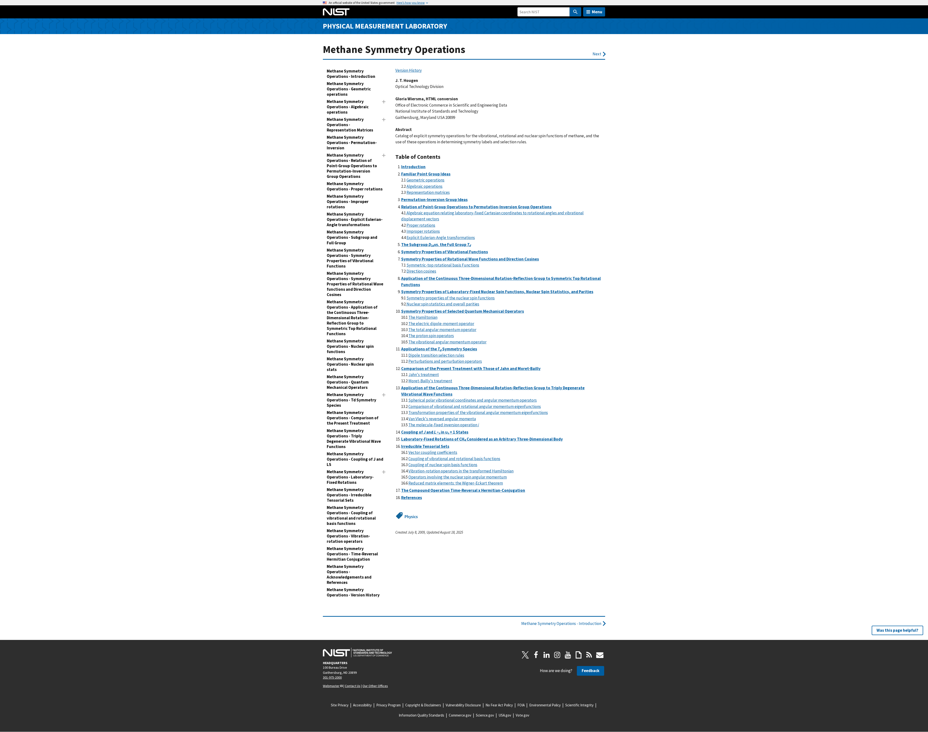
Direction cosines (421, 271)
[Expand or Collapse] (384, 102)
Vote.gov (522, 715)
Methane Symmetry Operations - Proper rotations (355, 186)
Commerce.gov (460, 715)
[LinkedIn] (546, 655)
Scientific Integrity (579, 705)
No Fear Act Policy (499, 705)
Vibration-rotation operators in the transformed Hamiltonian (461, 471)
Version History (408, 70)
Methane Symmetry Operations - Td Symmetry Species (351, 400)
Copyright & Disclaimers (423, 705)
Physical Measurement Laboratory (385, 26)
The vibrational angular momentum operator (447, 342)
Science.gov (485, 715)
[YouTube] (568, 655)
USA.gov (505, 715)
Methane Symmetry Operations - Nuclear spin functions (350, 346)
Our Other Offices (375, 686)
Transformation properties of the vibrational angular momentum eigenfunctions (478, 412)
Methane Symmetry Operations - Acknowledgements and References (349, 574)
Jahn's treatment (423, 374)
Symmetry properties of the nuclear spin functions (450, 298)
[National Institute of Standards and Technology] (357, 652)
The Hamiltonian (422, 317)
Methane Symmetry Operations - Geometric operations (349, 89)
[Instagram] (557, 655)
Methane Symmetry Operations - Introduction (351, 73)
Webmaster (331, 686)
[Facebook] (536, 655)
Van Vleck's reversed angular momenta (442, 418)
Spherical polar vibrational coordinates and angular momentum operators (472, 400)
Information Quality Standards (421, 715)
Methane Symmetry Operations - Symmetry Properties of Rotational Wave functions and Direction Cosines (355, 284)
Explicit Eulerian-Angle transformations (440, 237)
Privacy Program (388, 705)
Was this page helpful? (897, 630)
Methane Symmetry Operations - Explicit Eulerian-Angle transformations (355, 219)
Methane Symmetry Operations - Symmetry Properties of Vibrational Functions (350, 258)
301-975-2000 (332, 677)
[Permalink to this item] (443, 157)
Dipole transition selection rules (436, 355)
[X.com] (525, 655)
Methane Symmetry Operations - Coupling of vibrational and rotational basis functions (351, 515)
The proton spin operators (431, 335)
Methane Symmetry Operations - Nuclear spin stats (350, 364)
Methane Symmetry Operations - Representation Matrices (350, 125)
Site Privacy (339, 705)
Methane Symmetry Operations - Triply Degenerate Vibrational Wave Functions (354, 438)
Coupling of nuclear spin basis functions (442, 464)
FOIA (521, 705)
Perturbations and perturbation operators (445, 361)
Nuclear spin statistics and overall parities (442, 304)
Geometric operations (425, 180)
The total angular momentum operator (442, 329)
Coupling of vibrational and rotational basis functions (454, 458)
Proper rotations (420, 225)
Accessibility (362, 705)
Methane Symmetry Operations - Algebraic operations (348, 107)
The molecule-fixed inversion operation (443, 425)
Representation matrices (428, 192)
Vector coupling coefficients (432, 452)
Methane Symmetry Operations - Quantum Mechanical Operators (348, 382)
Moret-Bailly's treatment (430, 381)
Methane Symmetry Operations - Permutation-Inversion (352, 143)
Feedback (590, 670)
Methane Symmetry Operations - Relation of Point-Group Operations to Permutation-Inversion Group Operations (352, 165)
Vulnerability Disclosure (463, 705)
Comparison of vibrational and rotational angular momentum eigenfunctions (474, 406)
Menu (597, 11)
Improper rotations (423, 231)
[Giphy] (578, 655)
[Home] (336, 11)
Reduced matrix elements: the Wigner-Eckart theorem (455, 483)
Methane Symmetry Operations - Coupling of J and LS (355, 459)
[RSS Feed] (589, 655)
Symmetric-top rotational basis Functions (442, 265)
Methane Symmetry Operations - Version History (353, 592)
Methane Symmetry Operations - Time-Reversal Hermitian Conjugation (352, 554)
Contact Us (352, 686)
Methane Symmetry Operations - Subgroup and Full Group (352, 237)
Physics (411, 516)
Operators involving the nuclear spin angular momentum (457, 477)
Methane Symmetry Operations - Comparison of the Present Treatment (352, 418)
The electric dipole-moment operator (441, 323)
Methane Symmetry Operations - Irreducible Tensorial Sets (349, 495)
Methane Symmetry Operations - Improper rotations (348, 202)
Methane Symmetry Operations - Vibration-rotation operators (348, 536)
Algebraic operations (424, 186)
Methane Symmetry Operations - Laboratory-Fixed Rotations (350, 477)
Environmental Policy (545, 705)
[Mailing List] (599, 655)
